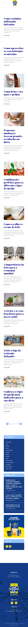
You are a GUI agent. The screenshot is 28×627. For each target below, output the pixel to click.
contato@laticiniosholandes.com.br (14, 611)
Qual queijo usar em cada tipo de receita (13, 505)
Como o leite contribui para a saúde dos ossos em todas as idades (14, 496)
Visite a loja (8, 468)
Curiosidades (8, 442)
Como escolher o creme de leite (13, 226)
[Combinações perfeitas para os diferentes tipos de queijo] (14, 168)
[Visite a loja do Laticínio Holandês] (14, 340)
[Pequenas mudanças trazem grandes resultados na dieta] (14, 119)
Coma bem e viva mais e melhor (13, 93)
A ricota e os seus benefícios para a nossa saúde (14, 313)
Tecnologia (8, 464)
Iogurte (7, 448)
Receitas (8, 456)
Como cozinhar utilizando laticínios (12, 21)
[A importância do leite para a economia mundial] (14, 253)
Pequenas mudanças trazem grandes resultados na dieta (13, 136)
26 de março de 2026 (10, 500)
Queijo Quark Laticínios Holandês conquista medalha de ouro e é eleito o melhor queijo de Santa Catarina (14, 484)
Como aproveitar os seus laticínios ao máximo (14, 51)
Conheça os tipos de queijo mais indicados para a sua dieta (13, 396)
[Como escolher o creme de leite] (14, 213)
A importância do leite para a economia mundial (14, 269)
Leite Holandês (9, 450)
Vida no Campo (9, 466)
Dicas (7, 444)
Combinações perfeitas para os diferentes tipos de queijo (14, 184)
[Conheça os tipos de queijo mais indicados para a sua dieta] (14, 381)
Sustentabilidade (9, 462)
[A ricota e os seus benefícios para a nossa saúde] (14, 300)
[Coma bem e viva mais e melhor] (14, 80)
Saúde (7, 458)
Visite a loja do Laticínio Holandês (12, 353)
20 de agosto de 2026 (10, 490)
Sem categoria (9, 460)
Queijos (7, 454)
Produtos (8, 452)
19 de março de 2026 (10, 508)
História (7, 446)
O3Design (15, 623)
